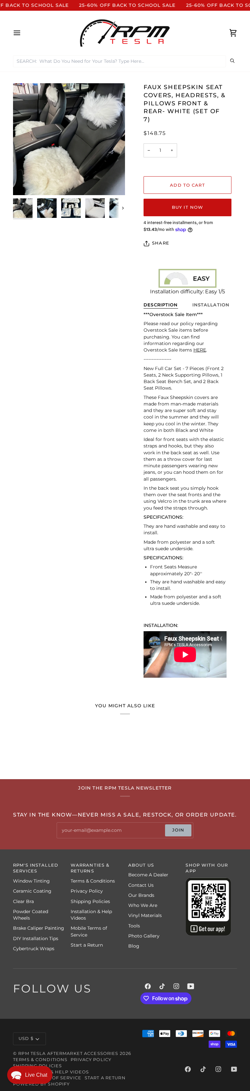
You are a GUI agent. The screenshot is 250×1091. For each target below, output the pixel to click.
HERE (199, 350)
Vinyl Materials (145, 915)
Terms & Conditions (93, 881)
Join (178, 830)
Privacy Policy (87, 891)
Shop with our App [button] (207, 868)
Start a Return (87, 945)
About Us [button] (141, 865)
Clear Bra (23, 901)
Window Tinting (31, 881)
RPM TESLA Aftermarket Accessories (68, 1053)
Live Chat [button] (36, 1075)
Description (161, 304)
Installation (211, 304)
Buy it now (187, 207)
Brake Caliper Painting (38, 928)
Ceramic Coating (32, 891)
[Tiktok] (162, 986)
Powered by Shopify (41, 1084)
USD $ (26, 1038)
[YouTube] (191, 986)
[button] (29, 1075)
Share (160, 243)
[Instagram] (176, 986)
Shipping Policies (90, 901)
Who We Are (142, 905)
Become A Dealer (148, 874)
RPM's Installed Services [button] (35, 868)
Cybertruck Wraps (33, 948)
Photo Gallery (144, 935)
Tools (134, 925)
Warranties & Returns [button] (90, 868)
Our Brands (141, 895)
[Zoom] (69, 139)
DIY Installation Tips (35, 938)
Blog (133, 946)
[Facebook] (148, 986)
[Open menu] (23, 33)
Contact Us (141, 885)
